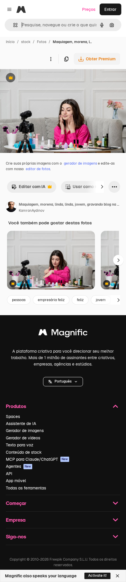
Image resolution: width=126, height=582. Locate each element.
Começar (16, 503)
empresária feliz (51, 300)
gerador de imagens (80, 163)
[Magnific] (63, 333)
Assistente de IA (21, 423)
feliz (80, 300)
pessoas (18, 300)
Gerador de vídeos (23, 438)
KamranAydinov (31, 210)
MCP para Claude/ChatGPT (37, 459)
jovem (101, 300)
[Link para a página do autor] (11, 208)
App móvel (16, 480)
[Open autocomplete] (13, 25)
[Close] (117, 575)
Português (63, 381)
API (9, 473)
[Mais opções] (51, 59)
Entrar (110, 9)
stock (25, 42)
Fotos (41, 42)
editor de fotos (38, 169)
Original (37, 78)
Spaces (13, 416)
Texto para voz (19, 445)
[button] (63, 381)
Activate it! (97, 575)
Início (10, 42)
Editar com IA (28, 188)
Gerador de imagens (25, 430)
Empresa (15, 520)
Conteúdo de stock (24, 452)
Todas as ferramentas (26, 488)
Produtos (16, 406)
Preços (89, 9)
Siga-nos (16, 536)
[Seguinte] (102, 187)
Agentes (18, 466)
